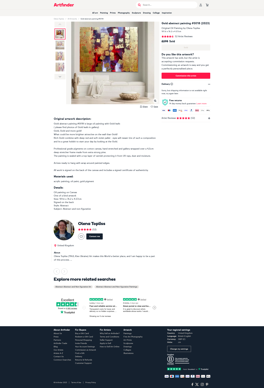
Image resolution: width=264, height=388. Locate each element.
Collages (127, 350)
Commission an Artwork (85, 350)
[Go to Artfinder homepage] (63, 4)
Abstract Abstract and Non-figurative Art (73, 287)
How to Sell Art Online (109, 346)
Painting (104, 13)
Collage (156, 13)
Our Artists (58, 350)
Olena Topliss (59, 19)
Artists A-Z (58, 353)
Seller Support (106, 340)
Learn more (201, 103)
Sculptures (128, 343)
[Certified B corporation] (178, 359)
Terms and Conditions (109, 337)
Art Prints (127, 340)
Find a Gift (79, 353)
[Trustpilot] (187, 368)
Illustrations (128, 353)
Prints (113, 13)
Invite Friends (81, 343)
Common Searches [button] (62, 360)
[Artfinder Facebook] (192, 384)
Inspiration (167, 13)
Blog (56, 346)
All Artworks (72, 19)
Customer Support (83, 363)
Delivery (78, 356)
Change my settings (179, 349)
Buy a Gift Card (82, 333)
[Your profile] (201, 5)
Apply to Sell (105, 343)
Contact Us (59, 356)
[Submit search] (139, 5)
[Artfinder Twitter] (197, 384)
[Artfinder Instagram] (202, 384)
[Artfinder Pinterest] (207, 384)
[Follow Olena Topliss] (81, 236)
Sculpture (136, 13)
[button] (59, 24)
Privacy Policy (90, 382)
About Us (58, 333)
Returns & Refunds (83, 360)
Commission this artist (186, 76)
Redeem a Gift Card (84, 337)
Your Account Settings (85, 346)
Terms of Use (76, 382)
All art (95, 13)
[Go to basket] (207, 5)
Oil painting (60, 192)
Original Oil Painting (172, 28)
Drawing (147, 13)
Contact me (94, 236)
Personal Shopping (83, 340)
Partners (57, 340)
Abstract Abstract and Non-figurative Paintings (116, 287)
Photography (124, 13)
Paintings (127, 333)
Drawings (127, 346)
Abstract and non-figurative (77, 209)
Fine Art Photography (132, 337)
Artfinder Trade (60, 343)
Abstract (64, 205)
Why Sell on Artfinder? (110, 333)
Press (56, 337)
